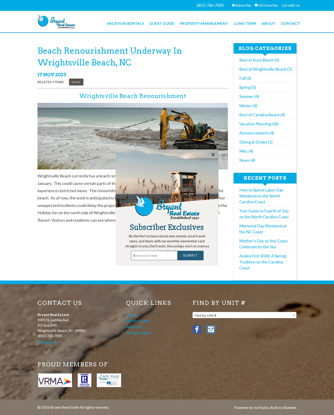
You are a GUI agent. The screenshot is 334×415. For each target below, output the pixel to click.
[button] (167, 244)
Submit (190, 255)
